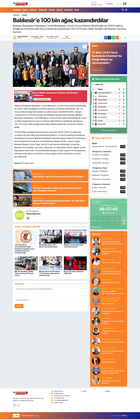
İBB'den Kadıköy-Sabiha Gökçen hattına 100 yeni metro (24, 273)
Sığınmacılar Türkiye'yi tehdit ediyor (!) (113, 322)
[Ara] (123, 10)
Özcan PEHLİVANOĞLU (110, 339)
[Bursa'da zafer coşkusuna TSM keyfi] (75, 263)
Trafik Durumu (59, 393)
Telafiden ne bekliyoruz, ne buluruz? (112, 332)
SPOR (76, 10)
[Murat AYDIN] (96, 241)
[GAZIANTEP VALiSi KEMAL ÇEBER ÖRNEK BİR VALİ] (96, 301)
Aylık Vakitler (97, 227)
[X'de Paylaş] (109, 37)
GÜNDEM (17, 10)
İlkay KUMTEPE (107, 328)
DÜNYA (25, 10)
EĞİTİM (52, 10)
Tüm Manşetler (59, 398)
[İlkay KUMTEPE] (96, 331)
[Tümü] (124, 46)
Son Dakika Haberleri (61, 400)
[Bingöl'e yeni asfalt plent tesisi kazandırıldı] (75, 236)
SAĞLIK (59, 10)
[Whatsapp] (18, 405)
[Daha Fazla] (117, 37)
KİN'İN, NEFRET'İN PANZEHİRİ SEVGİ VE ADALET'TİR (113, 372)
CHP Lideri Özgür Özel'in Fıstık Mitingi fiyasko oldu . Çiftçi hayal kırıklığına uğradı (112, 273)
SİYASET (33, 10)
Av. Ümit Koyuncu (109, 308)
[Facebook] (14, 405)
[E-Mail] (28, 218)
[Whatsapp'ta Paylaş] (113, 37)
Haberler (16, 15)
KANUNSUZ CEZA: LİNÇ (111, 282)
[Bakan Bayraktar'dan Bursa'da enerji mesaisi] (50, 236)
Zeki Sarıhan (107, 280)
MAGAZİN (68, 10)
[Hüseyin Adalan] (96, 251)
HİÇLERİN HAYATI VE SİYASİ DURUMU (112, 253)
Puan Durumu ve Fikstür (62, 395)
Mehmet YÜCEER (108, 260)
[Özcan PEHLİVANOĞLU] (96, 341)
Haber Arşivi (58, 402)
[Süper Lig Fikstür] (124, 138)
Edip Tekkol (107, 318)
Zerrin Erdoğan (108, 269)
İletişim (108, 391)
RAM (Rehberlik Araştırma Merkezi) (111, 382)
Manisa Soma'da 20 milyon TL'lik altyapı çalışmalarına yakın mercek (49, 273)
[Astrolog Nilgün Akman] (96, 291)
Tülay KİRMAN (107, 378)
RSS (17, 415)
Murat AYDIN (107, 239)
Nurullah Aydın (108, 368)
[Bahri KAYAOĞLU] (96, 361)
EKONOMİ (43, 10)
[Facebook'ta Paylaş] (105, 37)
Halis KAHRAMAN (108, 348)
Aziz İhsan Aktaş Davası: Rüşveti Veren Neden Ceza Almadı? (112, 243)
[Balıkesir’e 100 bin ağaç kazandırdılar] (50, 65)
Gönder (19, 306)
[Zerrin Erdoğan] (96, 271)
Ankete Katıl (98, 70)
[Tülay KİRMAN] (96, 381)
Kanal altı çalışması (109, 362)
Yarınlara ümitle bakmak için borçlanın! (112, 312)
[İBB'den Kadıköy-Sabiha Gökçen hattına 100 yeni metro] (26, 263)
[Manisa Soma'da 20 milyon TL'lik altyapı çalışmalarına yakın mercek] (50, 263)
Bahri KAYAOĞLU (108, 359)
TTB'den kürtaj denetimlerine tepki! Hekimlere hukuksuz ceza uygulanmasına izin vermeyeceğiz (24, 249)
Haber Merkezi (33, 214)
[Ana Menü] (125, 10)
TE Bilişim (124, 415)
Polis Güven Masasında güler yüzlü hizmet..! (113, 352)
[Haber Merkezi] (19, 215)
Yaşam (24, 15)
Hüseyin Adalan (108, 249)
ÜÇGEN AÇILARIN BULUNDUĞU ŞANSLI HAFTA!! (113, 292)
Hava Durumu (58, 391)
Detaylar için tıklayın (108, 130)
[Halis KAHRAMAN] (96, 351)
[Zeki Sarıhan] (96, 281)
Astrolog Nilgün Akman (112, 288)
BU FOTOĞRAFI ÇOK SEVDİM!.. (113, 342)
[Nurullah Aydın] (96, 371)
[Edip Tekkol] (96, 321)
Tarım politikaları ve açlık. (111, 263)
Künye (85, 391)
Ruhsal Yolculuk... (108, 304)
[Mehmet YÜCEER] (96, 261)
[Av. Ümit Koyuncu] (96, 311)
